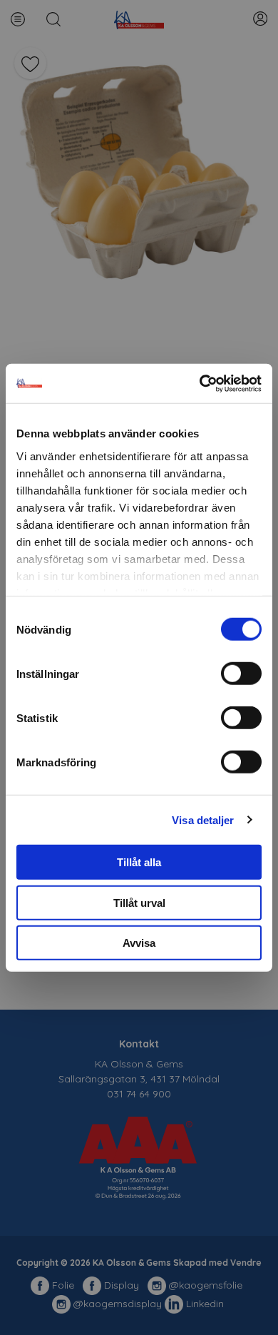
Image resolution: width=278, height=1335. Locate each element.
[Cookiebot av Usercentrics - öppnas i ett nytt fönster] (200, 383)
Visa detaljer (203, 819)
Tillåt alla (139, 862)
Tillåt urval (139, 902)
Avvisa (139, 943)
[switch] (241, 673)
